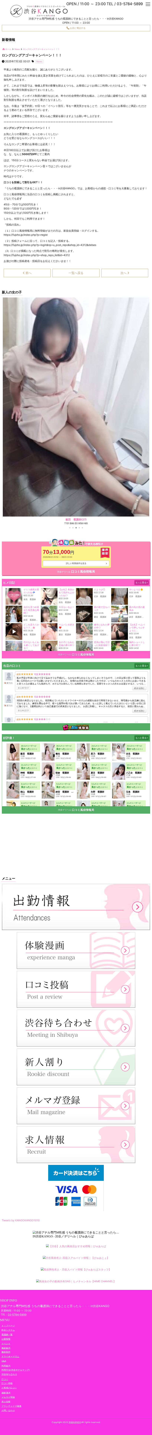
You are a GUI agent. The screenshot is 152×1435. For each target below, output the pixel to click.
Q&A (3, 1360)
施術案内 (5, 1347)
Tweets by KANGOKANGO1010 (21, 1220)
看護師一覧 (7, 1334)
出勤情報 (5, 1339)
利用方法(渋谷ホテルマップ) (15, 1369)
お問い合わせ (8, 1410)
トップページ (8, 1325)
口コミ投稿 (7, 1383)
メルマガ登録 (8, 1397)
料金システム (8, 1330)
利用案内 (5, 1365)
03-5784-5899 (17, 1314)
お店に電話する (77, 28)
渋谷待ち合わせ (9, 1374)
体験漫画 (5, 1392)
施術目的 (5, 1352)
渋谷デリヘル (63, 571)
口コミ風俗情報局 (83, 571)
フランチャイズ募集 (11, 1406)
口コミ (4, 1379)
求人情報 (5, 1401)
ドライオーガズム (10, 1356)
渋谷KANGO (75, 1422)
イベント (5, 1343)
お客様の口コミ (9, 1387)
